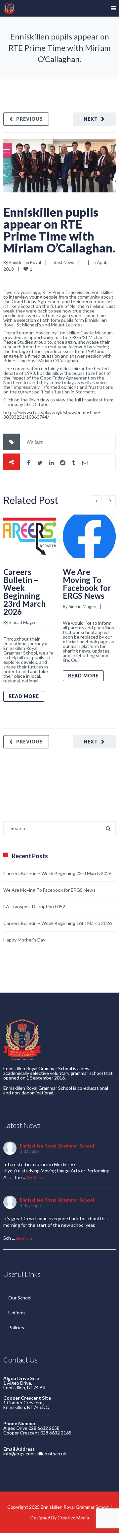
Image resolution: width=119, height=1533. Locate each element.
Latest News (62, 262)
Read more (24, 696)
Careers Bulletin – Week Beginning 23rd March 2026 (24, 591)
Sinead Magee (22, 622)
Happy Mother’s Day (24, 939)
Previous (29, 119)
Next (91, 119)
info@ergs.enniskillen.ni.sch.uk (34, 1453)
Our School (19, 1297)
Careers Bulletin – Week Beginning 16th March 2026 (57, 923)
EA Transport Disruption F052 (34, 906)
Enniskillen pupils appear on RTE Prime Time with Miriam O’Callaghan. (59, 230)
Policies (16, 1327)
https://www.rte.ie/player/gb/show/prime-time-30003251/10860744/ (51, 414)
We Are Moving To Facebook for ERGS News (87, 583)
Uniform (16, 1312)
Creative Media (73, 1517)
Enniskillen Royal (25, 262)
